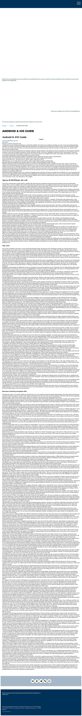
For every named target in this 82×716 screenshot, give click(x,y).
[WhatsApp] (49, 681)
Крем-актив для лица (8, 79)
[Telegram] (41, 681)
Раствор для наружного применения (12, 121)
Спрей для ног (26, 121)
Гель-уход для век (74, 79)
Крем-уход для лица (19, 79)
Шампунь (77, 111)
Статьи (11, 125)
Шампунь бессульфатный (9, 80)
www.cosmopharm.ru (6, 711)
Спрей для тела (55, 111)
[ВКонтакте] (33, 681)
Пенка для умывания (30, 79)
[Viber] (45, 681)
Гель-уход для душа (53, 79)
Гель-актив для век (64, 79)
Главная (4, 125)
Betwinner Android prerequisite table (11, 143)
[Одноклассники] (37, 681)
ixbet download (18, 478)
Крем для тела (63, 111)
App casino (5, 142)
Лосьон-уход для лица (42, 79)
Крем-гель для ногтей (36, 121)
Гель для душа (70, 111)
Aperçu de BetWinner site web (10, 140)
